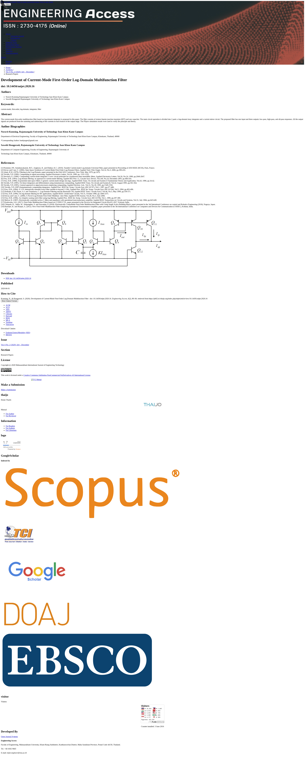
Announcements (12, 53)
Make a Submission (8, 390)
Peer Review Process (14, 47)
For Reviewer (11, 416)
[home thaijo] (152, 406)
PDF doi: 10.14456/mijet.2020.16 (18, 278)
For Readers (10, 426)
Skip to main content (8, 2)
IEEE (8, 318)
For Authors (10, 428)
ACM (8, 305)
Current (8, 49)
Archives (9, 51)
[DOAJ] (36, 629)
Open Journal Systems (9, 737)
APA (8, 309)
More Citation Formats (9, 301)
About (8, 34)
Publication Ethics (12, 45)
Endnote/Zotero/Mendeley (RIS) (18, 333)
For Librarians (11, 430)
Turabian (9, 322)
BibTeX (9, 335)
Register (9, 61)
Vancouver (10, 324)
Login (8, 63)
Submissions (15, 38)
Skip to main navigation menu (28, 2)
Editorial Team (11, 43)
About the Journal (17, 36)
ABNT (8, 312)
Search (3, 57)
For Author (10, 414)
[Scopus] (92, 522)
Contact (13, 40)
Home (8, 68)
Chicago (9, 314)
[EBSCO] (77, 687)
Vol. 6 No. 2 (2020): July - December (20, 72)
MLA (8, 320)
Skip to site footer (46, 2)
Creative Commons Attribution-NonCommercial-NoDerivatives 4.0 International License (56, 375)
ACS (8, 307)
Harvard (9, 316)
